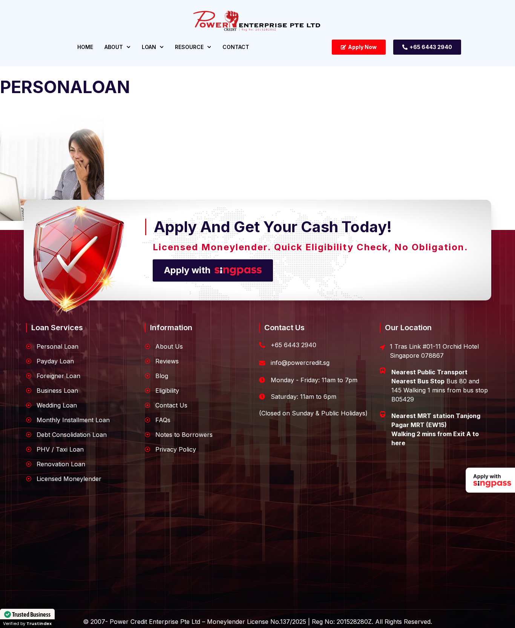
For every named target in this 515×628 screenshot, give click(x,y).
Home (85, 47)
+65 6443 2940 (293, 345)
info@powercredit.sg (300, 362)
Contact (235, 47)
